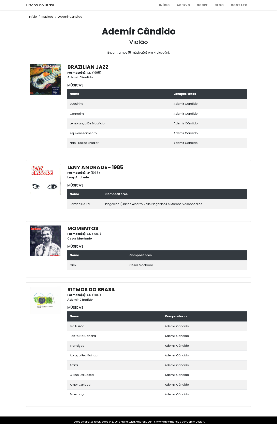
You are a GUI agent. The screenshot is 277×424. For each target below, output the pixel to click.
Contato (239, 5)
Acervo (183, 5)
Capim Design (195, 421)
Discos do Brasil (40, 5)
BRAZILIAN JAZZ (87, 67)
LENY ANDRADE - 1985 (95, 167)
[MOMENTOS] (46, 240)
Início (164, 5)
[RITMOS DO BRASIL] (46, 300)
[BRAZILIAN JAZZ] (46, 79)
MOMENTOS (82, 228)
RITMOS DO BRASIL (91, 289)
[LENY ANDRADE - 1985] (46, 179)
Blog (219, 5)
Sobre (202, 5)
